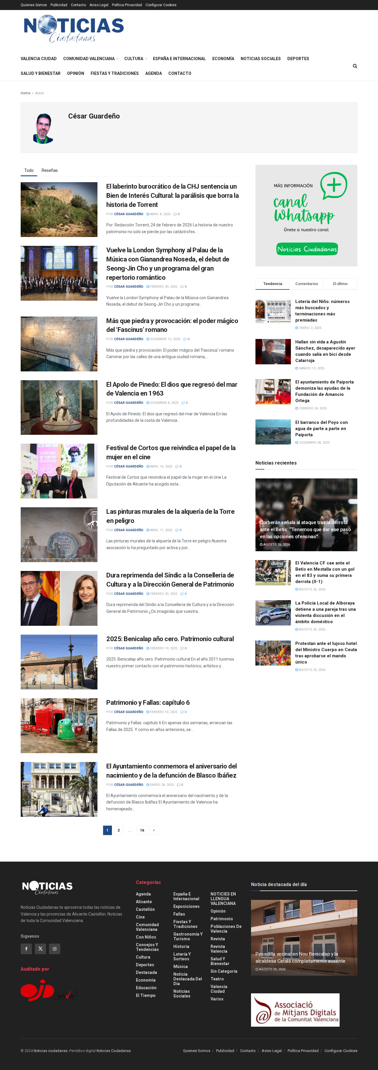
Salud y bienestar (41, 73)
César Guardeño (128, 214)
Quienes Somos (34, 5)
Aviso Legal (98, 5)
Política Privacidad (127, 5)
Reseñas (50, 170)
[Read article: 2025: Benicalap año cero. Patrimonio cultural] (59, 662)
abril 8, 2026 (159, 214)
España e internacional (179, 58)
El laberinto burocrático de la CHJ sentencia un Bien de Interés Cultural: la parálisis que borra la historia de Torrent (172, 195)
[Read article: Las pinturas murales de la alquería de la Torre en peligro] (59, 534)
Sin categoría (224, 971)
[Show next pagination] (154, 830)
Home (25, 93)
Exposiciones (186, 906)
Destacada (146, 972)
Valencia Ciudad (39, 58)
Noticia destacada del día (187, 979)
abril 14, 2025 (160, 466)
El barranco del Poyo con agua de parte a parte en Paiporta (321, 428)
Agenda (153, 73)
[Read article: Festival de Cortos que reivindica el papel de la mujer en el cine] (59, 471)
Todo (29, 170)
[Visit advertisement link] (306, 215)
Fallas (179, 914)
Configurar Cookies (161, 5)
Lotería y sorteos (182, 956)
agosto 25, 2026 (311, 629)
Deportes (298, 58)
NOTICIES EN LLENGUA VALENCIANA (223, 899)
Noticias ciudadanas (51, 1051)
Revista (218, 938)
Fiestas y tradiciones (115, 73)
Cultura (133, 58)
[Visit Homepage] (74, 31)
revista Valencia (219, 949)
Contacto (78, 5)
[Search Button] (355, 66)
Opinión (75, 73)
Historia (181, 946)
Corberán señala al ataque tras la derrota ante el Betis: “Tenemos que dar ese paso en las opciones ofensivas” (305, 529)
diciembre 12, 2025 (164, 339)
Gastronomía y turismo (188, 936)
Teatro (217, 979)
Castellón (145, 909)
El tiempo (146, 995)
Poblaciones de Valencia (226, 929)
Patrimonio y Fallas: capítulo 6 (148, 702)
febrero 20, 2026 (163, 287)
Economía (223, 58)
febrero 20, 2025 (163, 594)
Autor (39, 93)
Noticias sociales (261, 58)
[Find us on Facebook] (26, 949)
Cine (140, 917)
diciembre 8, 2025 (163, 403)
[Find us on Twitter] (40, 949)
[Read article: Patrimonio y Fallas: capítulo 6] (59, 725)
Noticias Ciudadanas (114, 1051)
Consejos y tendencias (147, 947)
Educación (146, 987)
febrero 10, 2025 (163, 712)
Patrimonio (222, 918)
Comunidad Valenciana (89, 58)
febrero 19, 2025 (163, 648)
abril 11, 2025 (160, 530)
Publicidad (58, 5)
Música (180, 966)
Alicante (144, 901)
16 (142, 830)
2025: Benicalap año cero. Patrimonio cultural (170, 639)
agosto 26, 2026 (276, 544)
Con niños (146, 937)
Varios (217, 999)
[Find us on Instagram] (54, 949)
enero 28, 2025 (161, 785)
